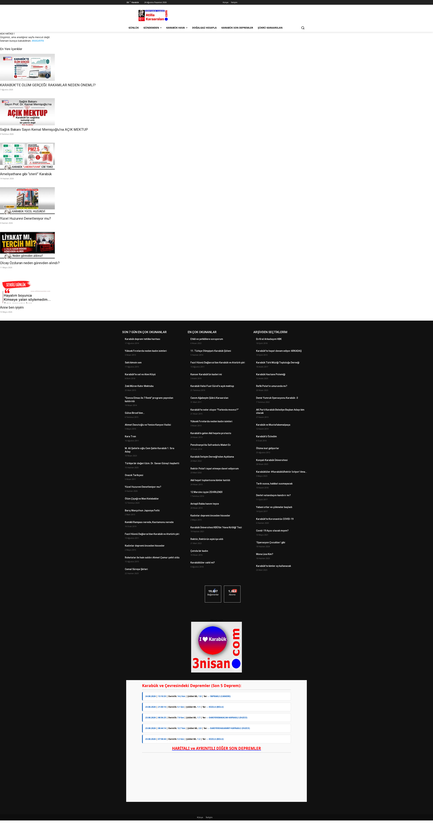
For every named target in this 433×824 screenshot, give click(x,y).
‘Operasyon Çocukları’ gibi (270, 542)
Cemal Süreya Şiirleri (136, 569)
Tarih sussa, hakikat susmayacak (274, 483)
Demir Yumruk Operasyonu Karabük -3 (277, 398)
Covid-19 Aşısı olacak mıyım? (272, 530)
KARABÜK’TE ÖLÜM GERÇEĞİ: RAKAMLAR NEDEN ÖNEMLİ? (48, 85)
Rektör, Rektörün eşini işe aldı (206, 539)
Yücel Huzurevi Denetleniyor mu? (25, 218)
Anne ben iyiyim (12, 307)
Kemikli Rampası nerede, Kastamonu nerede (149, 522)
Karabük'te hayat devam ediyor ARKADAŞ (279, 351)
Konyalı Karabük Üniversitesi (272, 460)
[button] (303, 28)
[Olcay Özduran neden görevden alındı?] (216, 245)
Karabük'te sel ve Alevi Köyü (140, 374)
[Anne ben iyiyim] (216, 289)
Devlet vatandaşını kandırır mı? (273, 495)
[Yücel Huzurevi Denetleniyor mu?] (216, 200)
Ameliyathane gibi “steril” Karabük (26, 174)
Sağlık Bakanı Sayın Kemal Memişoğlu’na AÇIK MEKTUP (44, 129)
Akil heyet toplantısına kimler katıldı (210, 480)
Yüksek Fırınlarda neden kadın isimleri (146, 351)
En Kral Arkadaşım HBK (269, 339)
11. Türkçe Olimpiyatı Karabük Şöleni (210, 351)
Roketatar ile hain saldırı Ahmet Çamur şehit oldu (152, 557)
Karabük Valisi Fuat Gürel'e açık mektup (212, 386)
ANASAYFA (38, 40)
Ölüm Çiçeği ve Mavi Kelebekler (142, 498)
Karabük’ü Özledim (266, 436)
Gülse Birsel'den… (135, 413)
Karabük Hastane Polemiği (270, 374)
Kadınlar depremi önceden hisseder (145, 545)
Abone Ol (232, 588)
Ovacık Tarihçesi (134, 475)
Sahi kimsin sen (133, 362)
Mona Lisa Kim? (264, 554)
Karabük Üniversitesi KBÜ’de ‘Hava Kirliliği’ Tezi (216, 527)
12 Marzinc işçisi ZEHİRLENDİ (206, 492)
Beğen (213, 588)
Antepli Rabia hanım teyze (204, 503)
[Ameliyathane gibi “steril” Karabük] (216, 156)
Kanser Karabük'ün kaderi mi (206, 374)
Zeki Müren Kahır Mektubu (139, 386)
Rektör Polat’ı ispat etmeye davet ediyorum (214, 468)
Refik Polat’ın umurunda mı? (271, 386)
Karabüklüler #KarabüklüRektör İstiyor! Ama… (281, 471)
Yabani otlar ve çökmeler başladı (274, 507)
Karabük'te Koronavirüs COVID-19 (274, 519)
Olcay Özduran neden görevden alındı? (30, 263)
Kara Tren (130, 436)
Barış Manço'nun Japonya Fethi (142, 510)
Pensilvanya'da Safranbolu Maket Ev (210, 445)
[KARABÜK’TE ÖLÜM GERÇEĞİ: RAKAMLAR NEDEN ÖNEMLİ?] (216, 67)
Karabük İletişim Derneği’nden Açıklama (212, 456)
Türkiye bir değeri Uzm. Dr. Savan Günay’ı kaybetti (152, 463)
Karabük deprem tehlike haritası (142, 339)
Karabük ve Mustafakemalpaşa (273, 424)
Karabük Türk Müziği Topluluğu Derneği (277, 362)
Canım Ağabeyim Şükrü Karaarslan (209, 398)
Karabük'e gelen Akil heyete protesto (210, 433)
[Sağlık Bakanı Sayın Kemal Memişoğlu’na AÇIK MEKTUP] (216, 111)
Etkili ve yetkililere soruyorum (206, 339)
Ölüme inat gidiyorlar (267, 448)
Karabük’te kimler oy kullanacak (273, 566)
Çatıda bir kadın (199, 551)
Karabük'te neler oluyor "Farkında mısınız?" (214, 409)
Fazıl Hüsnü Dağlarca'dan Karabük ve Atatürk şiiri (152, 534)
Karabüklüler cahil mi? (202, 562)
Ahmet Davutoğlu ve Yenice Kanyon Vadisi (148, 424)
